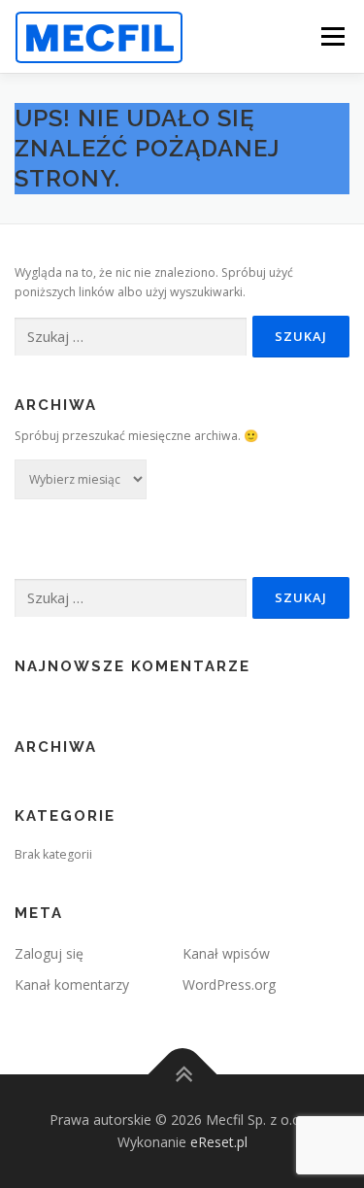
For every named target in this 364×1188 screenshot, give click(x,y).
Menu (331, 36)
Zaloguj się (49, 953)
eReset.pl (219, 1142)
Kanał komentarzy (72, 984)
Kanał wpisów (226, 953)
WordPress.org (229, 984)
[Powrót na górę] (182, 1073)
